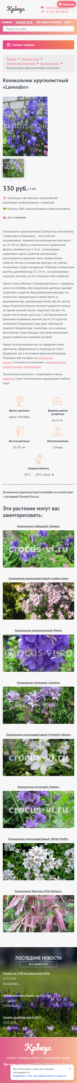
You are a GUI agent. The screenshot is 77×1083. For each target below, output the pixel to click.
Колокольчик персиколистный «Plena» (38, 631)
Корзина (68, 5)
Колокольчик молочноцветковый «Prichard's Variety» (38, 735)
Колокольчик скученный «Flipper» (38, 787)
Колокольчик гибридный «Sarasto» (38, 526)
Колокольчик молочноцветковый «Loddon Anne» (39, 579)
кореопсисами (12, 366)
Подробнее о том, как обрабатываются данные (39, 1075)
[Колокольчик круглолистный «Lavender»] (25, 126)
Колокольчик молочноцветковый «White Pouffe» (38, 839)
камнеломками (56, 362)
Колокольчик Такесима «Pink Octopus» (38, 891)
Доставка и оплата (48, 22)
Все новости (38, 964)
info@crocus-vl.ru (56, 7)
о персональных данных (56, 1057)
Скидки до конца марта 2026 (22, 1017)
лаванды (8, 378)
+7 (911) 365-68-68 (57, 11)
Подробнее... (11, 983)
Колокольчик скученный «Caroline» (38, 683)
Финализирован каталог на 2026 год (27, 995)
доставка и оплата (28, 1057)
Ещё (67, 22)
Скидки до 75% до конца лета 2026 (26, 973)
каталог (11, 1057)
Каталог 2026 (24, 22)
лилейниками (32, 366)
